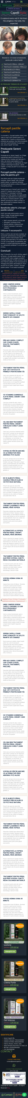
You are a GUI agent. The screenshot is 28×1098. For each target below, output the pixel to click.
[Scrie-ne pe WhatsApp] (24, 1095)
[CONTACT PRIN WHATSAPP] (14, 1065)
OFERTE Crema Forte (21, 5)
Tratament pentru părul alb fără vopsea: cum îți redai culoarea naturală (14, 558)
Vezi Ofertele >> (22, 92)
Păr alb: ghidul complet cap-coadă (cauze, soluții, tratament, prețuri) (13, 343)
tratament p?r (21, 279)
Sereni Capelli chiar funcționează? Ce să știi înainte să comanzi (13, 315)
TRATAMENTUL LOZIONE (17, 87)
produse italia (15, 275)
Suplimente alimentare (9, 279)
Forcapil (22, 273)
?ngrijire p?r (16, 273)
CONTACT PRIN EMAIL (14, 1059)
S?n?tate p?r (8, 277)
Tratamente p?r (20, 601)
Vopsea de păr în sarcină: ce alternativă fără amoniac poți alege (14, 453)
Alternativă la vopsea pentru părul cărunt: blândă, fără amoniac (13, 532)
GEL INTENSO (13, 113)
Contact (8, 1095)
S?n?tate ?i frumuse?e (19, 599)
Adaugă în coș (10, 951)
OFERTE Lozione (7, 5)
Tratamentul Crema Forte (17, 98)
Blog (8, 1088)
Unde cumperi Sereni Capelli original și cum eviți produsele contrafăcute (13, 287)
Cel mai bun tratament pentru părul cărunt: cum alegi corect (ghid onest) (13, 425)
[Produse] (16, 1095)
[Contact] (2, 1095)
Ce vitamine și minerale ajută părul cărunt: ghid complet (14, 397)
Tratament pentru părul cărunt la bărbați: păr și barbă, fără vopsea (14, 505)
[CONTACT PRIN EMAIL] (14, 1055)
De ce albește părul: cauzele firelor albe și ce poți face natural (13, 480)
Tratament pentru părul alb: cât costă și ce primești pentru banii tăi (14, 370)
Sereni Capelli (17, 277)
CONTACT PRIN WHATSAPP (14, 1069)
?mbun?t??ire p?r (7, 273)
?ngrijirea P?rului (7, 599)
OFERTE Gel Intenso (14, 8)
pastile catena (6, 275)
